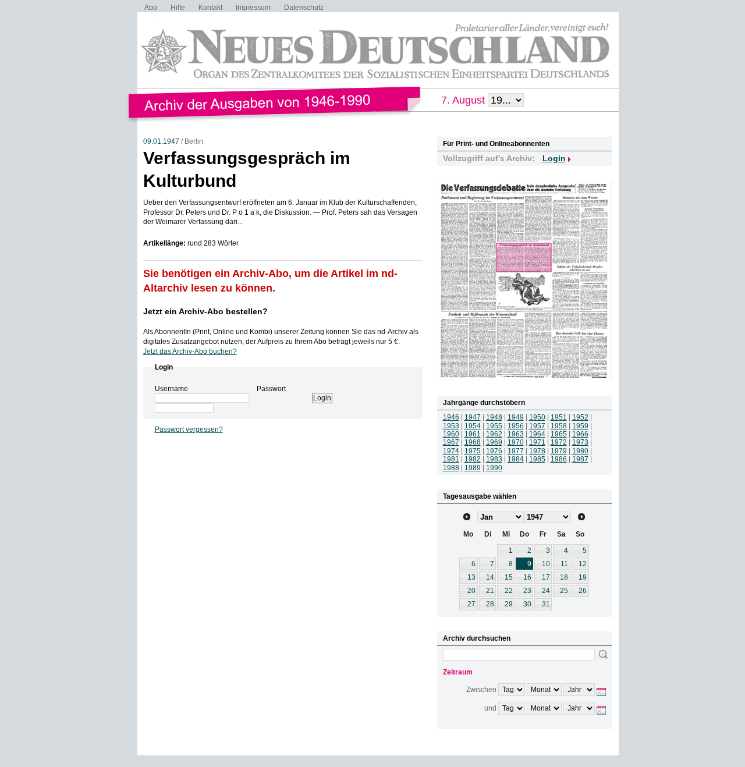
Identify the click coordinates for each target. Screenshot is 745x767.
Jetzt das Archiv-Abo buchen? (190, 351)
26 (583, 591)
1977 (516, 451)
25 (564, 591)
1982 (472, 459)
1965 (559, 434)
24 (546, 591)
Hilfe (178, 7)
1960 (451, 434)
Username (171, 389)
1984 (516, 459)
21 (490, 591)
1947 (472, 417)
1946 (451, 417)
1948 (494, 417)
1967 (451, 442)
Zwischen (481, 690)
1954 (472, 426)
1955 (494, 426)
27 (471, 604)
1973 (580, 442)
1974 (451, 451)
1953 (451, 426)
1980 (580, 451)
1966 (580, 434)
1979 (559, 451)
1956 (516, 426)
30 (527, 604)
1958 (559, 426)
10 (546, 564)
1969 (494, 442)
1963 (516, 434)
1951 (559, 417)
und (490, 708)
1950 (537, 417)
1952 (580, 417)
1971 (537, 442)
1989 (472, 468)
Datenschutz (304, 7)
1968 (472, 442)
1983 (494, 459)
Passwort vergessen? (189, 429)
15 (509, 577)
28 (490, 604)
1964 (537, 434)
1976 (494, 451)
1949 (516, 417)
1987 (580, 459)
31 (546, 604)
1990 (494, 468)
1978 (537, 451)
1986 (559, 459)
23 (527, 591)
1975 (472, 451)
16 (527, 577)
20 (471, 591)
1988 (451, 468)
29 (509, 604)
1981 (451, 459)
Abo (150, 7)
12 (583, 564)
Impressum (253, 7)
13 (471, 577)
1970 (516, 442)
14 (490, 577)
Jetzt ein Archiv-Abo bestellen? (205, 311)
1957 (537, 426)
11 (564, 564)
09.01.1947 (161, 141)
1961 (472, 434)
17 (546, 577)
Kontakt (210, 7)
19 (583, 577)
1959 (580, 426)
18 (564, 577)
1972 (559, 442)
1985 (537, 459)
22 (509, 591)
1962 (494, 434)
